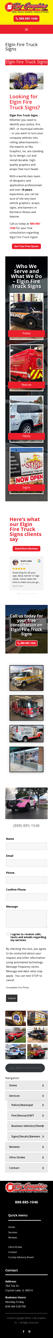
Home (13, 1085)
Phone (10, 872)
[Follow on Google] (29, 1331)
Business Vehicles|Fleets (27, 1126)
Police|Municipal (22, 1105)
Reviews (14, 1147)
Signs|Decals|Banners (25, 1136)
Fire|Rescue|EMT (22, 1115)
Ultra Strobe (17, 1157)
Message (12, 906)
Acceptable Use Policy (17, 987)
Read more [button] (18, 586)
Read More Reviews (26, 548)
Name (10, 838)
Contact (14, 1168)
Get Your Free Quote (26, 246)
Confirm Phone (16, 889)
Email (9, 855)
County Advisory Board (21, 1257)
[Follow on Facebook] (23, 1331)
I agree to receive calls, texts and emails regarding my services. (28, 937)
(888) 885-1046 (26, 825)
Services (14, 1095)
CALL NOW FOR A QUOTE (25, 1068)
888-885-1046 (28, 18)
